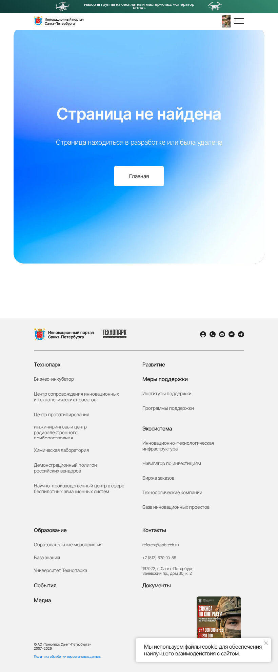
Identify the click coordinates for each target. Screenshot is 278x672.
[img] (39, 334)
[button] (226, 21)
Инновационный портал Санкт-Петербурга (71, 334)
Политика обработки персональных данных (67, 656)
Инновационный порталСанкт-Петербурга (64, 21)
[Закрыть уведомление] (266, 643)
